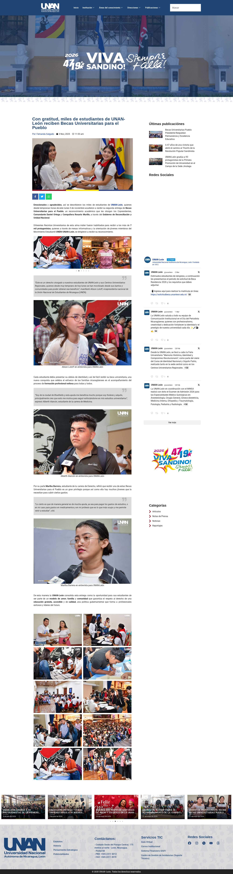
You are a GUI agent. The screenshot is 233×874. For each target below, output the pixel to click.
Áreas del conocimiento (109, 7)
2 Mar (177, 272)
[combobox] (185, 7)
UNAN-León (157, 272)
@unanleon (168, 272)
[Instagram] (196, 843)
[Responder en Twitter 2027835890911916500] (152, 413)
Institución (87, 7)
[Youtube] (211, 843)
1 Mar (177, 312)
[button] (36, 252)
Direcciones (132, 7)
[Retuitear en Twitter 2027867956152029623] (157, 377)
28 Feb (177, 348)
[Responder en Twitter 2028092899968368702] (152, 340)
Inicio (76, 7)
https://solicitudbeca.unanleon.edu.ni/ (169, 294)
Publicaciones (151, 7)
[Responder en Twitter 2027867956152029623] (152, 377)
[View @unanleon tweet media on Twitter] (189, 294)
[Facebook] (189, 843)
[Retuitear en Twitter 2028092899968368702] (157, 340)
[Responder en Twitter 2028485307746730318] (152, 303)
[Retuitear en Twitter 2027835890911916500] (157, 413)
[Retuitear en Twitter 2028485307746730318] (157, 303)
